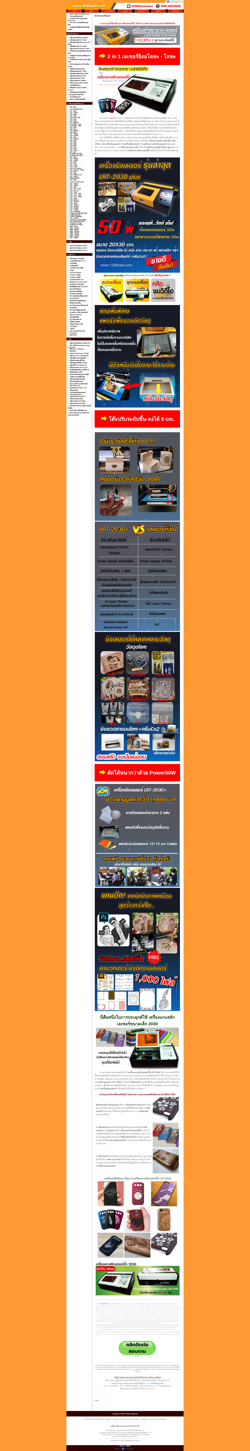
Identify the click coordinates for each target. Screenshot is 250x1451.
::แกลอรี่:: (125, 11)
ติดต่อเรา (158, 11)
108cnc (137, 1419)
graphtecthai (129, 1419)
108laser (115, 1419)
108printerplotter (161, 1419)
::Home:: (74, 11)
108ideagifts (144, 1419)
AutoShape (175, 11)
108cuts (121, 1419)
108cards (152, 1419)
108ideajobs (100, 1419)
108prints (108, 1419)
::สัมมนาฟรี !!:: (141, 11)
